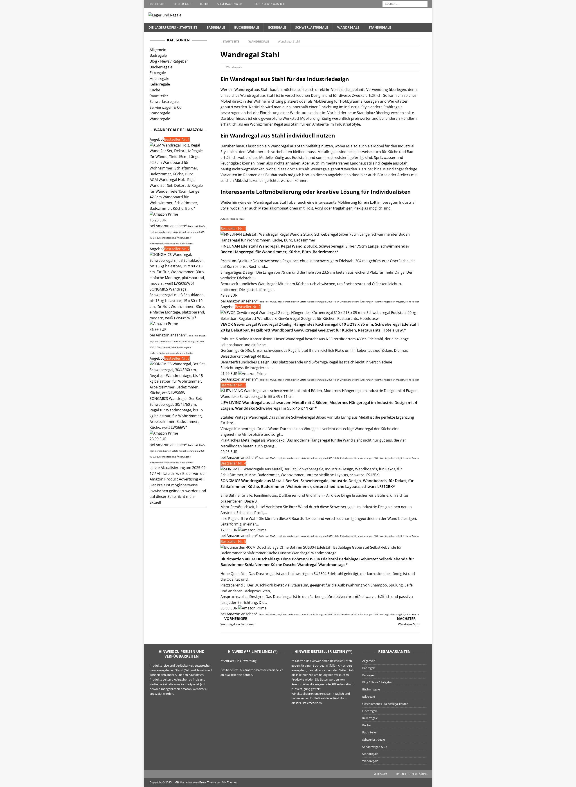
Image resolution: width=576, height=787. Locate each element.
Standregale (380, 27)
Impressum (380, 774)
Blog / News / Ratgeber (269, 4)
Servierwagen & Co (229, 4)
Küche (204, 4)
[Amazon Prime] (252, 373)
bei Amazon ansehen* (239, 301)
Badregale (216, 27)
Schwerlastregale (311, 27)
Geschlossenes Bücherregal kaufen (385, 704)
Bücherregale (246, 27)
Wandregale (348, 27)
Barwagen (369, 675)
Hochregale (156, 4)
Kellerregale (182, 4)
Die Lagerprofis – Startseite (172, 27)
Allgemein (158, 49)
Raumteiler (159, 95)
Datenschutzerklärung (412, 774)
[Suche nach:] (405, 3)
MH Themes (229, 782)
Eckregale (277, 27)
